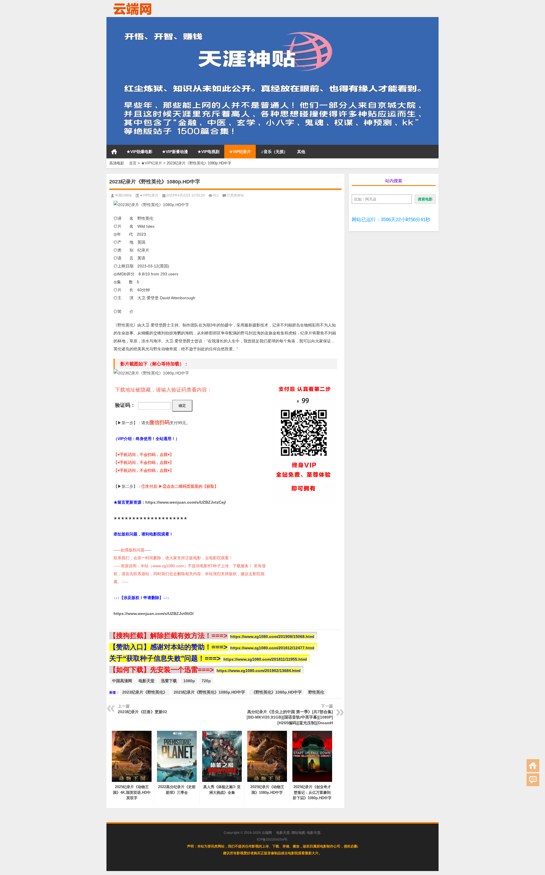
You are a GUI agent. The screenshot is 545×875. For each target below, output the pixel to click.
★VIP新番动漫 (175, 151)
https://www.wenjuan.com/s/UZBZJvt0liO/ (154, 613)
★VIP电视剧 (208, 151)
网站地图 (298, 833)
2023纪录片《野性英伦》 (144, 692)
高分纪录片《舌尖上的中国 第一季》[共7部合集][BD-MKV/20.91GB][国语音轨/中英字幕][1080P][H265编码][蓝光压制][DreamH (290, 717)
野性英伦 (316, 692)
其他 (301, 151)
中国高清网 (122, 681)
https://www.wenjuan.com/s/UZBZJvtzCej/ (185, 502)
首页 (114, 151)
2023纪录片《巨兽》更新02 (142, 711)
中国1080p (123, 195)
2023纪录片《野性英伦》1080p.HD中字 (209, 692)
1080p (189, 681)
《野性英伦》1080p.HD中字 (276, 692)
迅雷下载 (169, 681)
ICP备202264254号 (272, 839)
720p (206, 681)
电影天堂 (146, 681)
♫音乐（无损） (274, 151)
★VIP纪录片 (240, 151)
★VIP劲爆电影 (139, 151)
